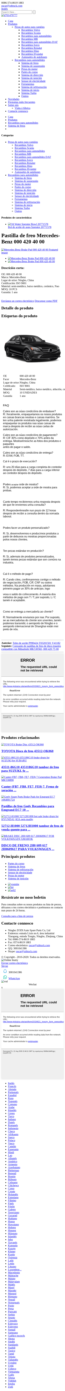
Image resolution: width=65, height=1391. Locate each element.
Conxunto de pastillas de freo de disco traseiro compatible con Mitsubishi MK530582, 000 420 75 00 (31, 647)
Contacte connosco (18, 111)
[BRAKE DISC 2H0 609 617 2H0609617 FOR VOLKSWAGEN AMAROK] (32, 839)
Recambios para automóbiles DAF (39, 42)
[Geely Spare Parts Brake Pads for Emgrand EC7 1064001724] (32, 799)
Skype (4, 966)
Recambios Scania (31, 33)
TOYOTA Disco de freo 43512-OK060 (27, 751)
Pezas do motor (29, 69)
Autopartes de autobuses (34, 57)
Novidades (13, 99)
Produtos (12, 24)
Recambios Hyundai (32, 54)
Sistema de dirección (32, 75)
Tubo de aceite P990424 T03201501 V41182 (36, 643)
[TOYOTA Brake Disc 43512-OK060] (22, 744)
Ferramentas (27, 84)
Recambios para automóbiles (36, 36)
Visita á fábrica (22, 108)
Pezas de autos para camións (29, 27)
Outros (24, 96)
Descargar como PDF (46, 301)
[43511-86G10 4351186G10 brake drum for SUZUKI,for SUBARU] (32, 760)
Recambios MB (29, 39)
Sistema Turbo (28, 93)
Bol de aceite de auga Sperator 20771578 (29, 227)
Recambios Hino (30, 51)
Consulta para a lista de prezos (17, 916)
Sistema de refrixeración (34, 87)
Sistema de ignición (31, 78)
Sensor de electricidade (33, 81)
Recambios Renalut (31, 48)
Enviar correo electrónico (14, 963)
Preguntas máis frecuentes (21, 102)
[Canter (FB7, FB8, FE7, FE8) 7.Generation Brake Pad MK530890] (32, 780)
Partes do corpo (29, 72)
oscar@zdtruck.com (39, 945)
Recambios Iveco (30, 45)
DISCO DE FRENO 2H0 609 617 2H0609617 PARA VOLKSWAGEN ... (27, 847)
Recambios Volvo (30, 30)
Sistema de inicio (30, 90)
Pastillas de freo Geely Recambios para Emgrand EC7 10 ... (27, 808)
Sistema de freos (29, 63)
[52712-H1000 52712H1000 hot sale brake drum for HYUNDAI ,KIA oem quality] (32, 819)
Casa (10, 21)
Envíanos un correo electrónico (17, 301)
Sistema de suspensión (33, 66)
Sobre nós (13, 105)
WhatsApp (14, 978)
